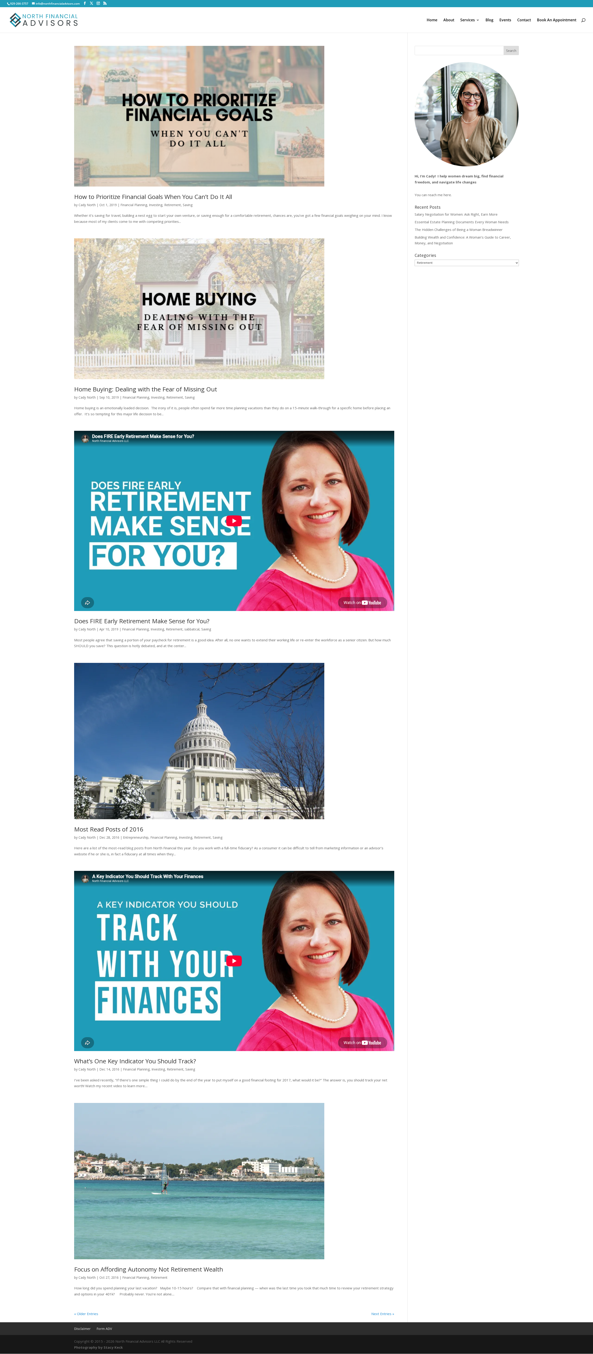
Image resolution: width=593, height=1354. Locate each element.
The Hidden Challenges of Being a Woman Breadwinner (459, 229)
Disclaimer (82, 1328)
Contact (524, 20)
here (447, 194)
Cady (430, 176)
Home (432, 20)
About (448, 20)
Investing (155, 205)
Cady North (87, 205)
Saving (187, 205)
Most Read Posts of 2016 (108, 829)
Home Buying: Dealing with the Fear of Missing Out (145, 389)
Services (467, 20)
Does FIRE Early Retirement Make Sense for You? (141, 621)
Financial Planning (133, 205)
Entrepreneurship (135, 837)
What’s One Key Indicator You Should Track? (135, 1061)
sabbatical (191, 629)
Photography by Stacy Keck (98, 1347)
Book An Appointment (556, 20)
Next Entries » (382, 1313)
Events (505, 20)
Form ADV (104, 1328)
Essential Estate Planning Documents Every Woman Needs (462, 222)
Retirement (172, 205)
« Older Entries (86, 1313)
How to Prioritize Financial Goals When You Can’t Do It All (153, 196)
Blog (489, 20)
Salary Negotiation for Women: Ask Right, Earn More (456, 214)
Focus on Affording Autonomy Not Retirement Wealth (148, 1269)
